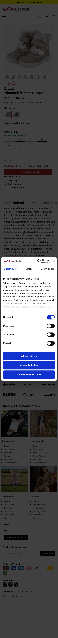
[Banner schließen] (54, 261)
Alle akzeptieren (29, 356)
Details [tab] (29, 269)
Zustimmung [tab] (10, 269)
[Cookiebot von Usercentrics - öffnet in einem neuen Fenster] (38, 261)
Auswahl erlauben (29, 365)
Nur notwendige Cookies (29, 374)
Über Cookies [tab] (47, 269)
